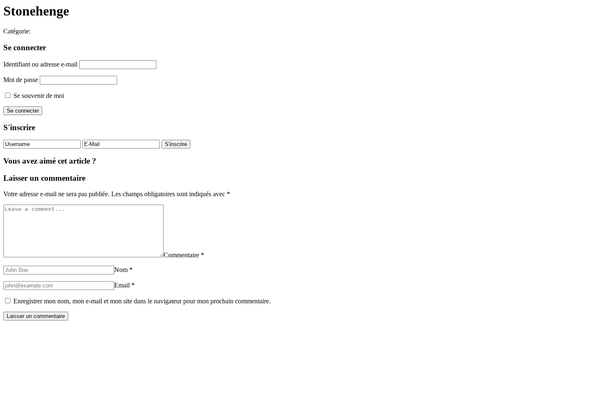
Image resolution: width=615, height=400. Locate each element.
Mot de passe (20, 79)
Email (124, 285)
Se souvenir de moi (38, 95)
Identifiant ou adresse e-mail (40, 64)
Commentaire (184, 255)
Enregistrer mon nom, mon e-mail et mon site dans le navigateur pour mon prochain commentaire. (142, 301)
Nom (123, 269)
